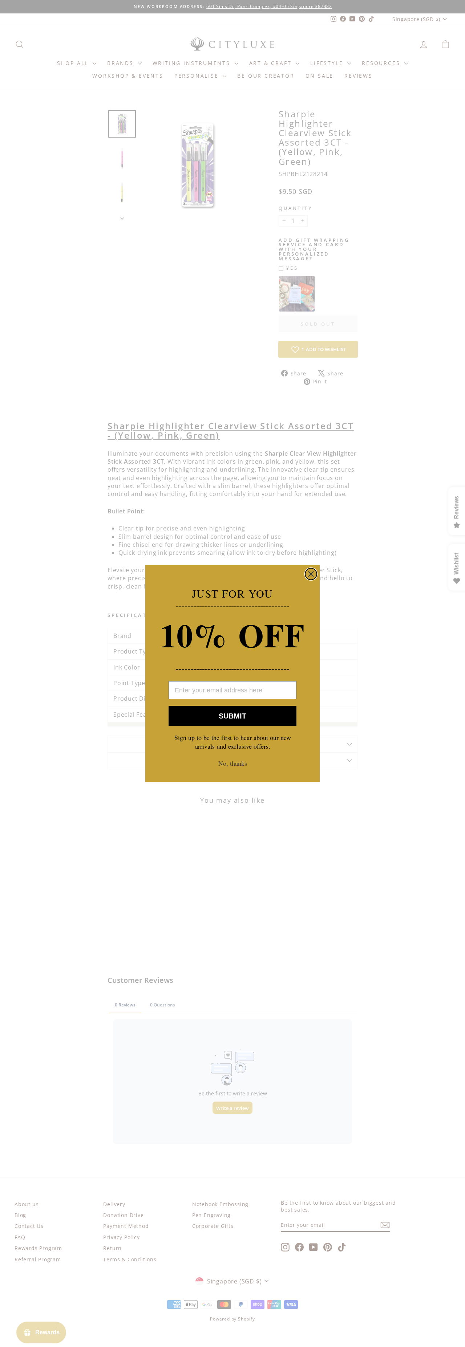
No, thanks (232, 763)
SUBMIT (232, 716)
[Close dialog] (311, 574)
